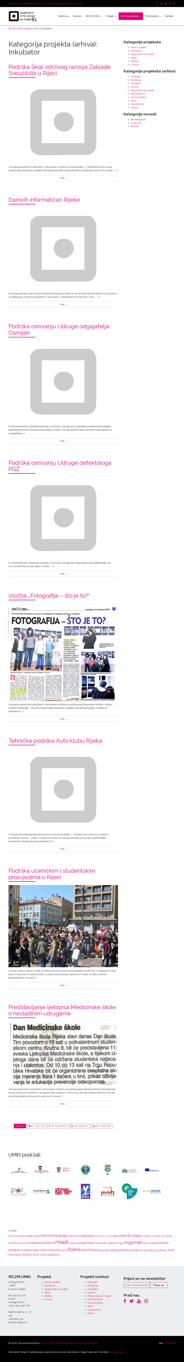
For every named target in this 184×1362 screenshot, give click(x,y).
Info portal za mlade (19, 3)
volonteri (162, 1250)
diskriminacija (51, 1235)
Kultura (135, 64)
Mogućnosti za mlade (142, 54)
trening (126, 1250)
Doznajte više (116, 1352)
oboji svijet (148, 1243)
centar (29, 1235)
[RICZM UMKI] (22, 16)
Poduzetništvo (138, 93)
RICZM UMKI (93, 16)
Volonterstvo (137, 104)
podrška (162, 1243)
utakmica (152, 1250)
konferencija (35, 1243)
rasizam (55, 1250)
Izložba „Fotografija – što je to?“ (49, 595)
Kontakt (169, 16)
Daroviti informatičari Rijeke (44, 199)
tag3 (107, 1250)
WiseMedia (170, 1343)
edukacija (87, 1235)
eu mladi (109, 1236)
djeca (65, 1235)
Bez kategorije (138, 119)
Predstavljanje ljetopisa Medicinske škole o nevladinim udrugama (62, 1010)
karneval (22, 1243)
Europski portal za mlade (69, 3)
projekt (25, 1250)
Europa (134, 1235)
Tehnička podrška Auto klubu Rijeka (55, 740)
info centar (166, 1236)
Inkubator (136, 83)
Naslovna (63, 16)
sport (85, 1250)
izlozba (12, 1243)
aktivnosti (13, 1236)
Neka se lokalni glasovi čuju (105, 1243)
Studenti (94, 1250)
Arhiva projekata (130, 16)
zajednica (53, 1254)
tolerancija (115, 1250)
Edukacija (136, 50)
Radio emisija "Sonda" (42, 3)
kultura (49, 1243)
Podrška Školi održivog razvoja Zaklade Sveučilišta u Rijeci (59, 69)
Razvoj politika (138, 97)
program (14, 1250)
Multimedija (152, 16)
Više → (63, 178)
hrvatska (155, 1236)
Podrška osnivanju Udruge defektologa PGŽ (59, 465)
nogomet (133, 1242)
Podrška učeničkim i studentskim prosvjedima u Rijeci (51, 873)
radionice (45, 1250)
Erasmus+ (99, 1236)
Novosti (77, 16)
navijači (82, 1243)
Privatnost (79, 1343)
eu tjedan (146, 1236)
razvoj (64, 1250)
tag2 (102, 1250)
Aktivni (134, 107)
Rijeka (74, 1249)
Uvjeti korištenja (64, 1343)
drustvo (75, 1235)
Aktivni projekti (138, 47)
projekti (35, 1250)
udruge (143, 1250)
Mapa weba (92, 1343)
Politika (134, 61)
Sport (133, 57)
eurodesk (120, 1235)
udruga (135, 1250)
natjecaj (73, 1243)
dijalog (36, 1236)
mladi (61, 1242)
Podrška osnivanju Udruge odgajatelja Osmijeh (58, 329)
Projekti (110, 16)
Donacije (135, 76)
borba (22, 1236)
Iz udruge (136, 123)
